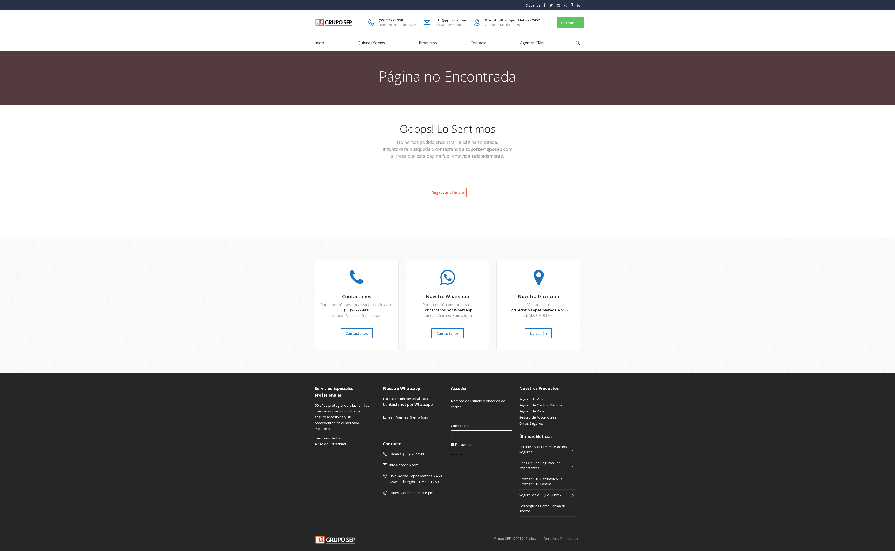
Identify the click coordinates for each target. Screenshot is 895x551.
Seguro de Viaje (531, 411)
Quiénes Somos (371, 42)
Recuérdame (465, 444)
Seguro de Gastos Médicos (541, 405)
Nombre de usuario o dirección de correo (478, 404)
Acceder (456, 454)
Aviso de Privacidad (330, 444)
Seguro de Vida (531, 399)
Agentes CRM (532, 42)
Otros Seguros (531, 423)
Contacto (478, 42)
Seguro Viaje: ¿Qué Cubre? (540, 495)
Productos (428, 42)
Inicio (319, 42)
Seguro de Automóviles (538, 417)
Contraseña (460, 425)
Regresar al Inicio (447, 192)
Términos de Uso (329, 438)
